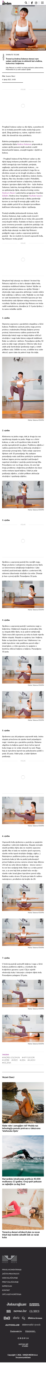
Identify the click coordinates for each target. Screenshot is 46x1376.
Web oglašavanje (10, 1278)
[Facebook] (31, 2)
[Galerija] (23, 28)
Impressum (7, 1286)
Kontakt (6, 1290)
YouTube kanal (35, 195)
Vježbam (3, 57)
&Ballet (5, 195)
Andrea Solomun (24, 144)
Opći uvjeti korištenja (11, 1294)
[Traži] (26, 2)
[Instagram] (37, 2)
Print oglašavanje (10, 1282)
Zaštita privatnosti (10, 1273)
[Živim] (6, 3)
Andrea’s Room (8, 192)
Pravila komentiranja (11, 1269)
